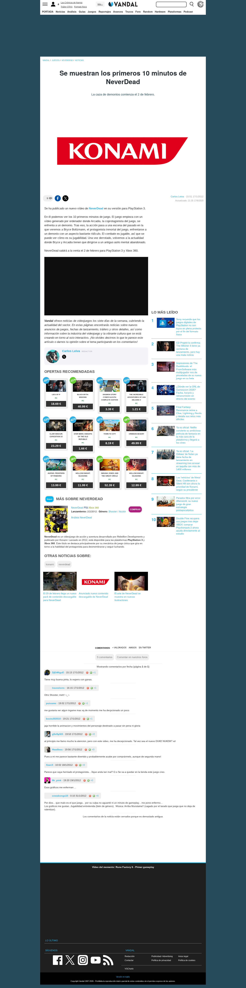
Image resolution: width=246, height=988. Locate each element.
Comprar (135, 509)
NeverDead (96, 208)
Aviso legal (183, 956)
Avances (118, 11)
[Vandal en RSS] (108, 960)
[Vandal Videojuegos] (123, 4)
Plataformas (174, 11)
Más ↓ (100, 4)
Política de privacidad (161, 960)
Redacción (130, 956)
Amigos (133, 647)
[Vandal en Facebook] (57, 960)
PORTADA (47, 11)
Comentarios (102, 648)
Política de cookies (186, 960)
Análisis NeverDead (81, 517)
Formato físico (80, 7)
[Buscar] (192, 4)
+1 (94, 672)
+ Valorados (119, 647)
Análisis (71, 11)
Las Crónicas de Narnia (71, 3)
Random (148, 11)
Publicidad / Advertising (162, 956)
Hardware (160, 11)
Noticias (60, 11)
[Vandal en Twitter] (70, 960)
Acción (122, 511)
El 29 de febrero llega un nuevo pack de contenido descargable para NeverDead (59, 596)
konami (50, 564)
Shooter (113, 511)
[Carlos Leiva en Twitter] (64, 357)
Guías (82, 11)
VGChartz (129, 969)
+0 (93, 734)
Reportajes (105, 11)
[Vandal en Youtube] (95, 960)
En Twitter (145, 647)
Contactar (129, 960)
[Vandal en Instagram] (82, 960)
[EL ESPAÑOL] (200, 4)
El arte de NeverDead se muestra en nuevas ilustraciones (127, 596)
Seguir (49, 499)
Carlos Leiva (177, 196)
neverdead (64, 564)
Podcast (188, 11)
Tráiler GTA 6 (66, 7)
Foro (138, 11)
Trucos (129, 11)
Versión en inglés (123, 977)
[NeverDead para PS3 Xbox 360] (56, 519)
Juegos (92, 11)
